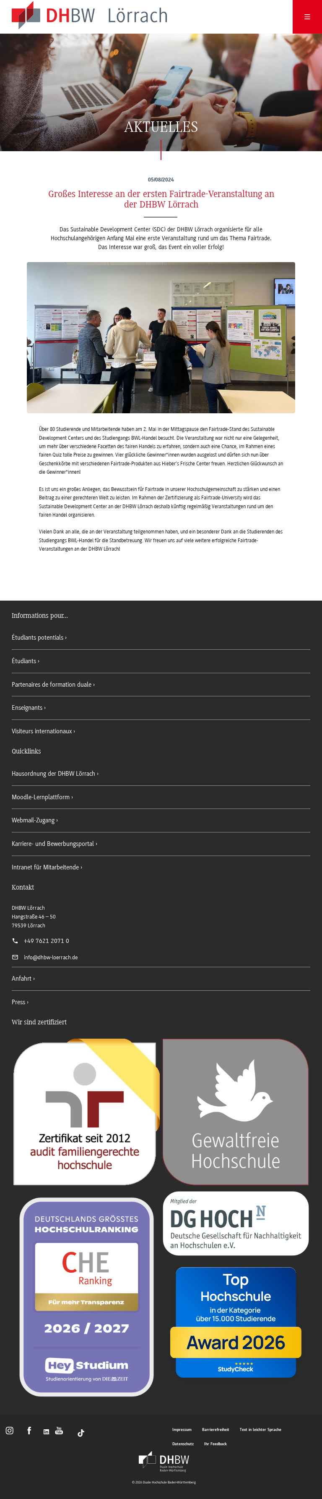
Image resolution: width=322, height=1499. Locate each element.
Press (18, 1002)
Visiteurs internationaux (42, 731)
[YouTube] (61, 1433)
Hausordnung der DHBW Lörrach (53, 773)
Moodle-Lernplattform (41, 797)
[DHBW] (164, 1461)
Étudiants (24, 661)
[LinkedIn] (47, 1433)
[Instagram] (12, 1433)
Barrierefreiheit (215, 1430)
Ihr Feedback (215, 1444)
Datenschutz (183, 1444)
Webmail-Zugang (33, 820)
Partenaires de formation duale (51, 684)
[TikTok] (81, 1433)
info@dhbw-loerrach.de (51, 957)
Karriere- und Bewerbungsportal (53, 844)
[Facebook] (32, 1433)
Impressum (182, 1430)
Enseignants (27, 707)
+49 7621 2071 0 (46, 941)
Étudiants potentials (37, 637)
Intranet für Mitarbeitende (45, 867)
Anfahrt (21, 978)
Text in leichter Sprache (260, 1430)
